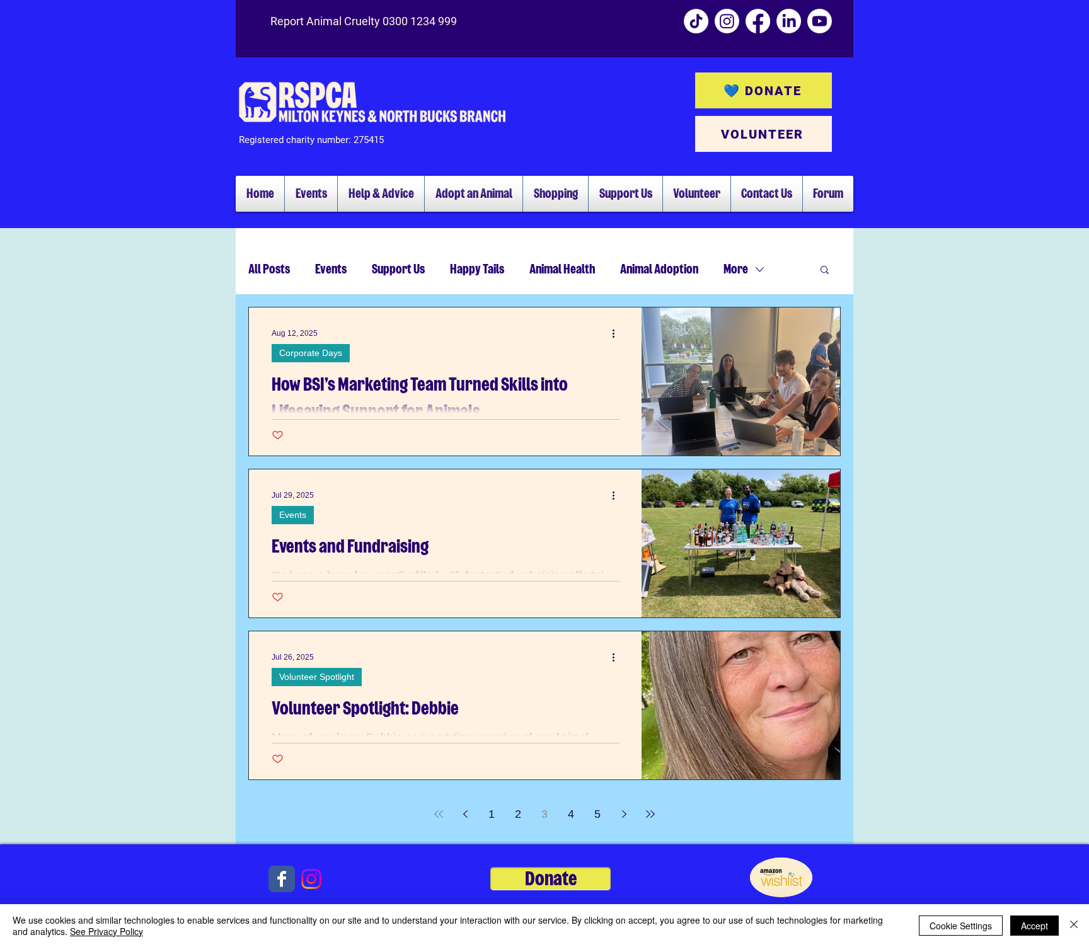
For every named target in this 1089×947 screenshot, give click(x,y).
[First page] (438, 814)
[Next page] (624, 814)
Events (331, 269)
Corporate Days (310, 353)
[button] (825, 270)
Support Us (398, 269)
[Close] (1073, 925)
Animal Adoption (659, 269)
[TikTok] (696, 21)
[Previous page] (465, 814)
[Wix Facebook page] (281, 879)
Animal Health (562, 269)
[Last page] (650, 814)
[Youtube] (819, 21)
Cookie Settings (961, 925)
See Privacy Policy (106, 931)
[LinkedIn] (788, 21)
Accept (1034, 925)
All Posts (269, 269)
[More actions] (617, 333)
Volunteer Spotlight (316, 677)
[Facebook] (758, 21)
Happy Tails (477, 269)
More (735, 269)
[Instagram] (727, 21)
